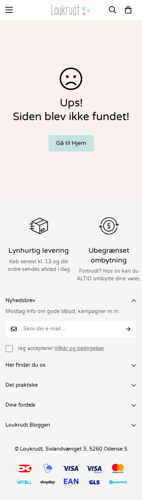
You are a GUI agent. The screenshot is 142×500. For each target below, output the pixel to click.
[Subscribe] (128, 329)
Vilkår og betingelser (79, 348)
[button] (128, 9)
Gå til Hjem (71, 143)
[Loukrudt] (71, 10)
